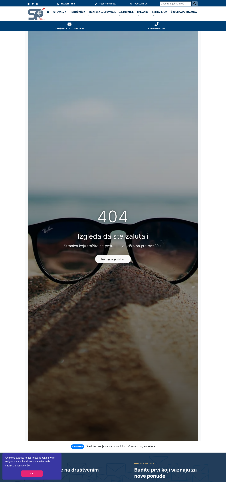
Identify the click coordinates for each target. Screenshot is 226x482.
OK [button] (32, 473)
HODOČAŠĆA (77, 11)
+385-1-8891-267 (107, 3)
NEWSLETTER (68, 3)
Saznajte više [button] (22, 465)
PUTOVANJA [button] (59, 11)
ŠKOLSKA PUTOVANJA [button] (184, 11)
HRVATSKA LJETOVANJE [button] (102, 11)
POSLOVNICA (141, 3)
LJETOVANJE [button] (126, 11)
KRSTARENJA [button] (159, 11)
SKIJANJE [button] (142, 11)
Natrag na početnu (113, 259)
